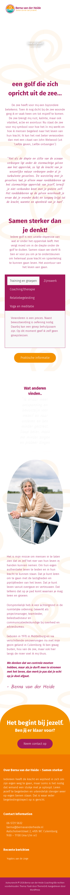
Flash (29, 886)
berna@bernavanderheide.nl (24, 827)
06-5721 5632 (14, 823)
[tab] (23, 281)
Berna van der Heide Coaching (39, 883)
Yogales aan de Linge (17, 858)
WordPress (35, 890)
